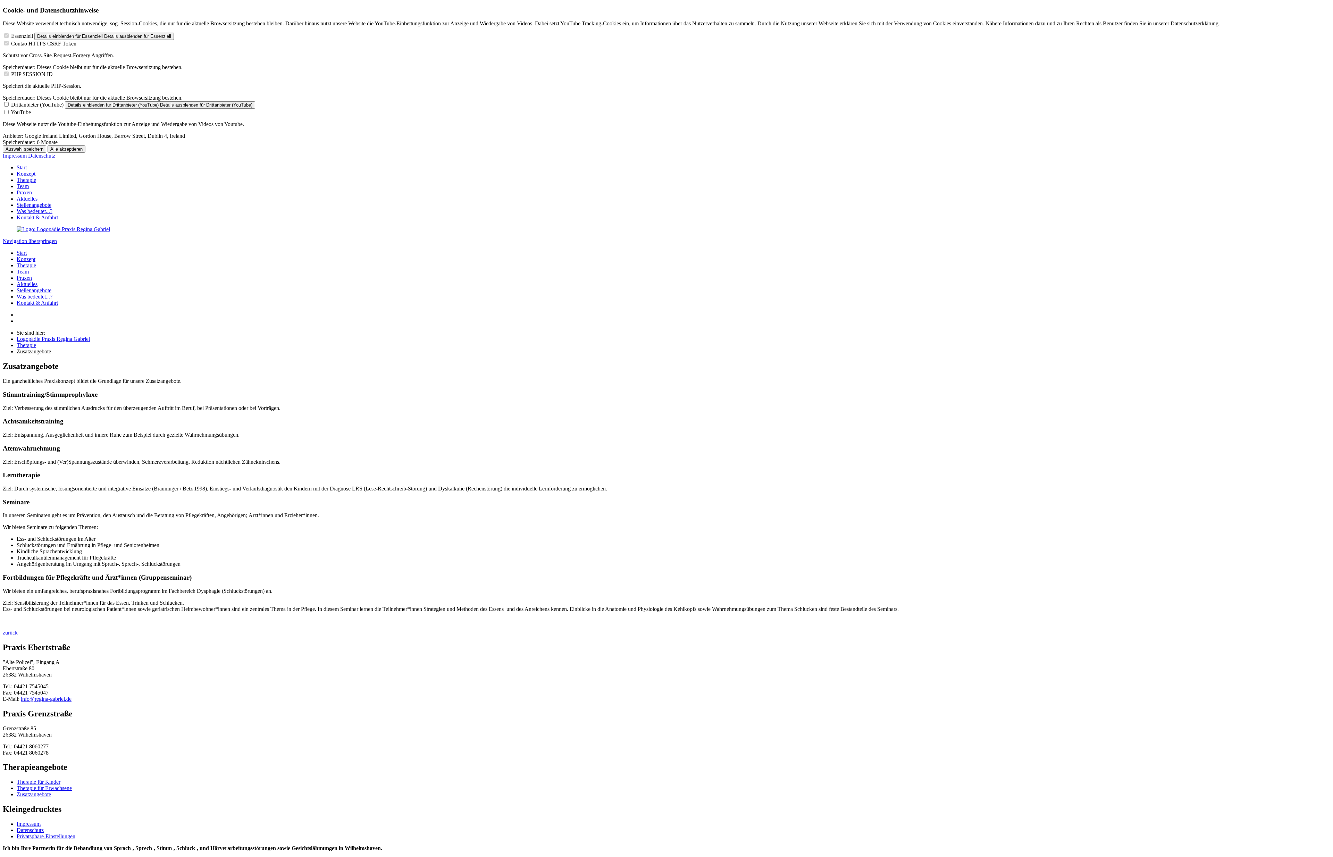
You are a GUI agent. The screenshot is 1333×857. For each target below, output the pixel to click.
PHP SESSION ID (32, 74)
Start (22, 167)
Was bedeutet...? (34, 211)
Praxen (24, 192)
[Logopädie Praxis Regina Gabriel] (63, 229)
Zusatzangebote (34, 794)
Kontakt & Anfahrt (37, 217)
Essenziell (22, 36)
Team (23, 186)
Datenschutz (41, 156)
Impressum (15, 156)
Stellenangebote (34, 205)
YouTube (21, 112)
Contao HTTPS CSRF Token (43, 44)
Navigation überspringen (30, 241)
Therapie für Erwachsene (44, 788)
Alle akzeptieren (66, 149)
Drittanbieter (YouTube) (37, 105)
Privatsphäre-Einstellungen (46, 836)
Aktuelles (27, 199)
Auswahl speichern (24, 149)
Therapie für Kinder (38, 782)
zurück (10, 633)
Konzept (26, 174)
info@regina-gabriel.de (46, 699)
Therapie (26, 180)
